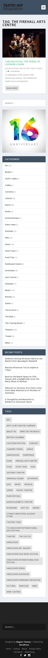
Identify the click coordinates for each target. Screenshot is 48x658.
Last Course (10, 277)
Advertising (29, 652)
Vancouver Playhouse (18, 574)
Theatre (39, 68)
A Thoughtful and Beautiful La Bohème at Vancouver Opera (19, 400)
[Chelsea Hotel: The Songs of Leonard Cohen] (24, 43)
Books (8, 172)
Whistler (23, 586)
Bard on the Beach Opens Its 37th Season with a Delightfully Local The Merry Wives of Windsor (22, 379)
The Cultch (25, 536)
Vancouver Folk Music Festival (22, 554)
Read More (12, 88)
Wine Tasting (13, 591)
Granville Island (15, 478)
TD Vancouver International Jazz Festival (22, 529)
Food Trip (9, 257)
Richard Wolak (12, 68)
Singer (36, 508)
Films (9, 461)
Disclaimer (18, 652)
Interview (32, 478)
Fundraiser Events (13, 264)
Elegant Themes (23, 642)
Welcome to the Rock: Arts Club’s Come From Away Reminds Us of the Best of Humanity (23, 390)
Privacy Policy (35, 648)
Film (7, 237)
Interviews (10, 270)
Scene (7, 303)
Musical (29, 484)
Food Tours (10, 251)
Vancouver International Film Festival (22, 561)
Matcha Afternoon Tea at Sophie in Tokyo (21, 368)
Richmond (12, 508)
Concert (33, 443)
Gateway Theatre (16, 472)
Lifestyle (9, 283)
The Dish (9, 316)
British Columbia (15, 437)
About (24, 648)
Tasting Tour (14, 522)
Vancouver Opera (16, 568)
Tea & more (10, 310)
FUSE (33, 466)
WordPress (24, 645)
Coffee (8, 185)
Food (7, 244)
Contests (9, 191)
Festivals (9, 231)
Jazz (9, 484)
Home (8, 648)
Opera (10, 490)
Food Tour (21, 466)
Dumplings (28, 455)
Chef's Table (11, 178)
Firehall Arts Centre (26, 461)
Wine (7, 343)
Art (6, 165)
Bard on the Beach (29, 431)
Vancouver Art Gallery (19, 548)
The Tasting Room (14, 323)
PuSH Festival (13, 496)
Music (33, 68)
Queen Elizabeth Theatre (20, 502)
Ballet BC (11, 431)
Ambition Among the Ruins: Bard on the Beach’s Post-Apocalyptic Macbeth (23, 359)
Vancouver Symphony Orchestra (23, 580)
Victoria (11, 586)
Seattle (25, 508)
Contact (16, 648)
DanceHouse (13, 455)
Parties (8, 296)
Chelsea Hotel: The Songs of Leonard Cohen (22, 63)
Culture (8, 198)
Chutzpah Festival (16, 443)
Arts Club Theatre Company (21, 425)
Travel (8, 336)
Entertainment (12, 218)
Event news (10, 224)
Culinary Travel (15, 449)
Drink (7, 211)
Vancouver (12, 542)
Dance (8, 205)
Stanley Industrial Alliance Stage (21, 514)
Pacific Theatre (24, 490)
